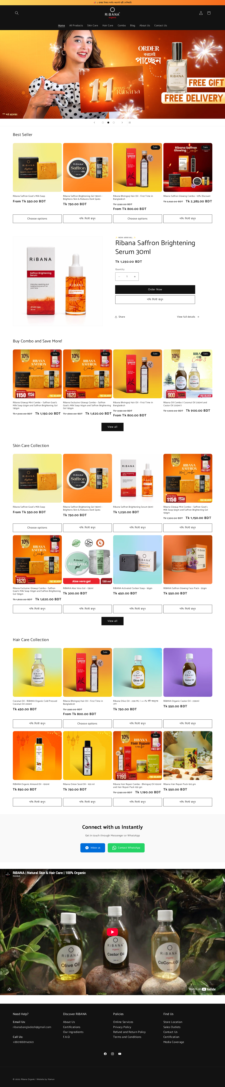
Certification (171, 1037)
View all (113, 427)
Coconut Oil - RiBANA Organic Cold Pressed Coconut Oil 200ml (35, 703)
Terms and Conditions (127, 1037)
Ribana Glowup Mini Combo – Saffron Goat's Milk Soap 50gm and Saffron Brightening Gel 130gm (35, 405)
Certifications (71, 1027)
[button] (17, 13)
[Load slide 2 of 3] (108, 122)
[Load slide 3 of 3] (113, 122)
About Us (69, 1022)
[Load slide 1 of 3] (103, 122)
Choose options (37, 218)
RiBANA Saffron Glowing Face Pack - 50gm (185, 588)
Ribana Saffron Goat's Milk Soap (29, 196)
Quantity (120, 269)
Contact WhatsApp (129, 848)
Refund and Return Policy (129, 1032)
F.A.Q (66, 1037)
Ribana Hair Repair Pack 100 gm (179, 784)
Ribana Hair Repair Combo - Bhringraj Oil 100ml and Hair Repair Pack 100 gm (137, 786)
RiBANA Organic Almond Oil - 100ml (31, 784)
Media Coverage (173, 1042)
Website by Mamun (45, 1079)
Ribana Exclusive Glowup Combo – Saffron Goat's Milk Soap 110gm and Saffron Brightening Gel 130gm (87, 405)
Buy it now (155, 289)
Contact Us (170, 1032)
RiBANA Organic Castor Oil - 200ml (181, 701)
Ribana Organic (28, 1079)
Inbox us (95, 848)
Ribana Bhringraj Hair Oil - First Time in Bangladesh (133, 198)
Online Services (123, 1022)
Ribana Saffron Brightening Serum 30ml (133, 507)
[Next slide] (122, 122)
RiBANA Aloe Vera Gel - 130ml (78, 588)
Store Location (172, 1022)
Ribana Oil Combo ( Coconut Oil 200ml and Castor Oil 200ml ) (185, 404)
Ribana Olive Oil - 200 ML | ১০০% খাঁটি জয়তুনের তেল (135, 703)
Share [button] (122, 317)
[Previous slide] (94, 122)
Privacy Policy (122, 1027)
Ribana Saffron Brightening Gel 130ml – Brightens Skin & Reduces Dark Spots (82, 198)
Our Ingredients (73, 1032)
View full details (186, 317)
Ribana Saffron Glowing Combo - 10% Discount (187, 196)
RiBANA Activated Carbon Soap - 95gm (132, 588)
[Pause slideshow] (130, 122)
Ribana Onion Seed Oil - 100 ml (79, 784)
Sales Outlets (172, 1027)
